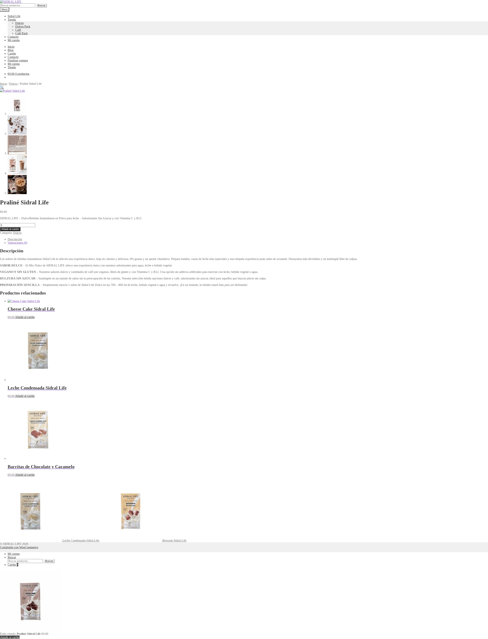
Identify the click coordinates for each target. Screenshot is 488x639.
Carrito (12, 53)
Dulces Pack (22, 26)
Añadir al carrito (10, 229)
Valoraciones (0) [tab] (17, 242)
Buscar (41, 5)
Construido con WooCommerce (19, 547)
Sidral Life (14, 16)
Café (18, 29)
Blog (11, 50)
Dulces (19, 23)
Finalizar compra (18, 60)
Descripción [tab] (15, 239)
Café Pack (21, 33)
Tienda (12, 19)
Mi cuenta (14, 40)
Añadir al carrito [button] (25, 317)
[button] (2, 87)
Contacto (13, 36)
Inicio (11, 46)
